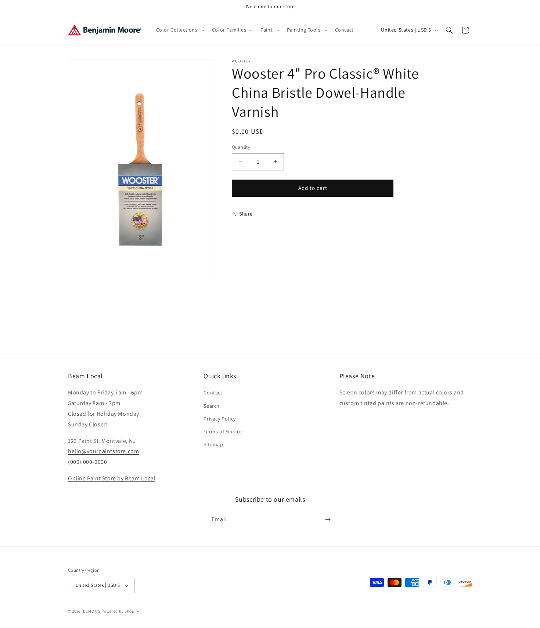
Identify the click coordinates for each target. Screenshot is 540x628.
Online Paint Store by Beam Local (111, 478)
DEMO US (92, 611)
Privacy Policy (219, 418)
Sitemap (213, 444)
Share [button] (246, 213)
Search (212, 406)
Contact (213, 392)
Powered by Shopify (120, 611)
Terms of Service (223, 431)
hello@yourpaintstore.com (103, 451)
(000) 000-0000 (87, 462)
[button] (180, 29)
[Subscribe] (328, 519)
